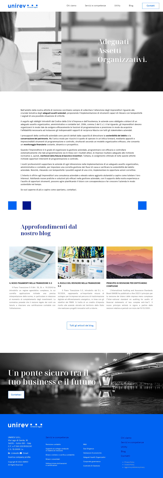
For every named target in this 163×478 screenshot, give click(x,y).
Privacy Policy (129, 462)
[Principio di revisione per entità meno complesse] (129, 262)
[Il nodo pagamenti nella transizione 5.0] (32, 262)
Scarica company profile (19, 457)
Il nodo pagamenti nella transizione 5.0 (30, 283)
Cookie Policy (129, 465)
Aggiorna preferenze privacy (134, 467)
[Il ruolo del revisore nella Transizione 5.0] (81, 262)
